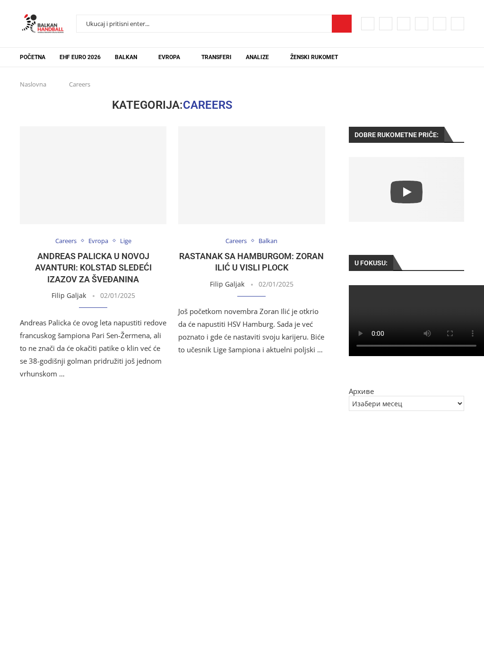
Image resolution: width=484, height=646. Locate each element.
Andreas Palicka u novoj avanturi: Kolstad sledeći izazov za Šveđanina (93, 267)
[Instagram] (403, 23)
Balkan (126, 57)
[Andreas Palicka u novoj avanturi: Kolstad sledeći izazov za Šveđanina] (93, 175)
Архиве (361, 391)
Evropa (169, 57)
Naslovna (33, 84)
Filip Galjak (69, 295)
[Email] (439, 23)
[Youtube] (421, 23)
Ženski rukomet (314, 57)
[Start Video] (406, 192)
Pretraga (342, 24)
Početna (32, 57)
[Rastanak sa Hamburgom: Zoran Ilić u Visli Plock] (251, 175)
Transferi (216, 57)
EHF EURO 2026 (80, 57)
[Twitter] (385, 23)
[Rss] (457, 23)
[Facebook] (367, 23)
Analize (257, 57)
